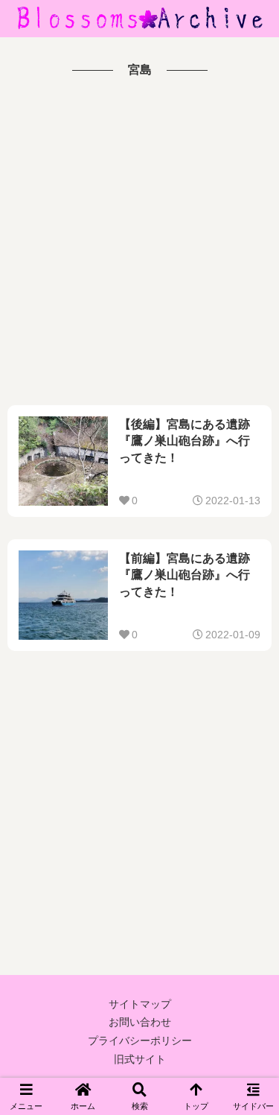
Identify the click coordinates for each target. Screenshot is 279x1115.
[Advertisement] (139, 243)
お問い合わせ (140, 1022)
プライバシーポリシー (140, 1040)
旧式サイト (140, 1059)
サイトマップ (140, 1004)
